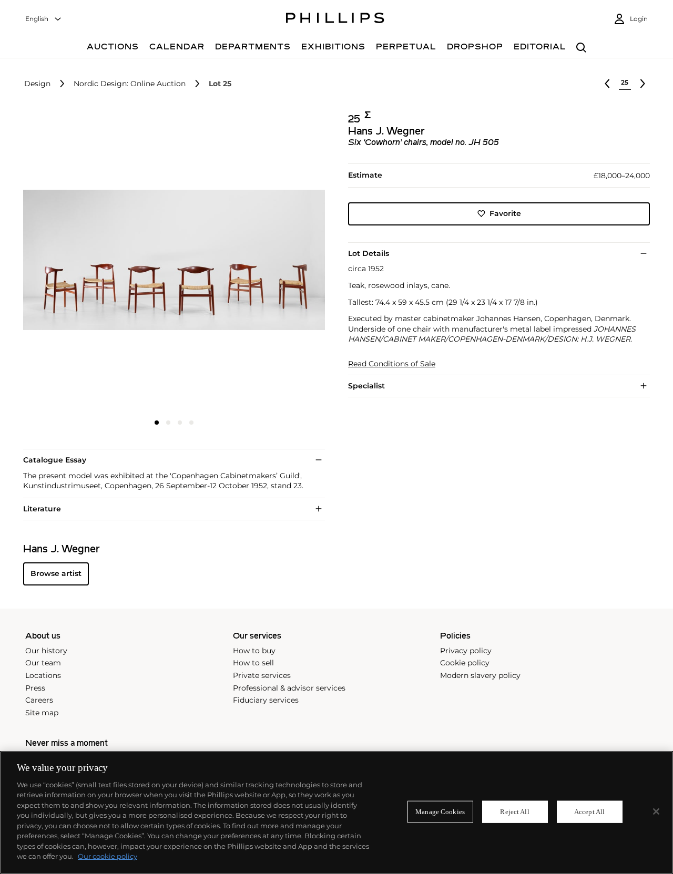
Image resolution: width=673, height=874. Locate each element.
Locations (43, 675)
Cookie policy (465, 662)
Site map (41, 712)
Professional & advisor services (289, 688)
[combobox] (43, 19)
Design (37, 83)
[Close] (656, 811)
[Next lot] (642, 83)
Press (35, 688)
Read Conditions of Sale (391, 363)
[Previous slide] (73, 261)
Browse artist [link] (55, 573)
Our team (43, 662)
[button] (171, 260)
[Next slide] (275, 261)
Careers (39, 700)
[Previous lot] (607, 83)
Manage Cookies (440, 812)
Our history (46, 650)
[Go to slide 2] (168, 422)
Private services (262, 675)
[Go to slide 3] (179, 422)
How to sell (253, 662)
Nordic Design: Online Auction (130, 83)
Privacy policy (466, 650)
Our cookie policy (107, 856)
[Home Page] (335, 19)
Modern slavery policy (480, 675)
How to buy (254, 650)
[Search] (581, 48)
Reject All (514, 812)
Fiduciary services (266, 700)
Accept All (589, 812)
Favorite (505, 213)
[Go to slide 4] (191, 422)
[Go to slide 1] (156, 422)
